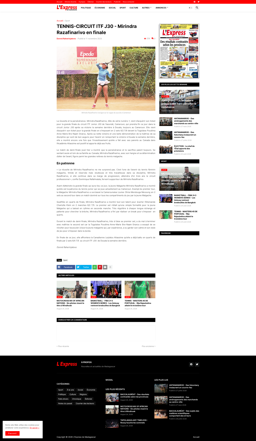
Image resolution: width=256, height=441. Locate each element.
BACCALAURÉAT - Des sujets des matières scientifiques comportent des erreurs (184, 413)
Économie (100, 8)
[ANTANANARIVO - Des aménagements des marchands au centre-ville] (165, 121)
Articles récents (70, 2)
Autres (145, 8)
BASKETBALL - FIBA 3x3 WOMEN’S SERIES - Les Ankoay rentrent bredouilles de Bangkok (105, 303)
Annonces (161, 8)
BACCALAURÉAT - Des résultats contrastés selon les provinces (134, 395)
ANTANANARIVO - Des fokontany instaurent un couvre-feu (185, 134)
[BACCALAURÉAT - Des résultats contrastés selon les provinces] (112, 397)
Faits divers (63, 399)
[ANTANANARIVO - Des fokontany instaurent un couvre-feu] (165, 135)
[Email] (105, 267)
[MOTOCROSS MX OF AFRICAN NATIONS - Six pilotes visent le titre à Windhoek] (112, 409)
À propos (82, 2)
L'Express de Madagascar (84, 437)
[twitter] (198, 2)
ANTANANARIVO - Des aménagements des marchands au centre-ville (186, 120)
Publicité (117, 2)
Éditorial (91, 2)
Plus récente (63, 346)
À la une (70, 390)
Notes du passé (65, 403)
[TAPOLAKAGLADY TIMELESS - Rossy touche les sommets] (112, 423)
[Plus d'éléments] (110, 267)
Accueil (59, 2)
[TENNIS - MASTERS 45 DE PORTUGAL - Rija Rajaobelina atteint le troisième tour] (165, 214)
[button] (190, 7)
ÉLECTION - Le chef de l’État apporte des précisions (184, 148)
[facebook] (194, 2)
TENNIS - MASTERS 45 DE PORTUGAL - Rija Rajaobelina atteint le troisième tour (138, 303)
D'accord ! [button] (12, 433)
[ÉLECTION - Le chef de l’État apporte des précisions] (165, 149)
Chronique (76, 399)
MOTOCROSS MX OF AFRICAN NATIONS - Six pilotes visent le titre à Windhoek (70, 303)
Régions (83, 394)
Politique (86, 8)
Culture (134, 8)
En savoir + (34, 428)
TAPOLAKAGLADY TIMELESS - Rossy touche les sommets (134, 421)
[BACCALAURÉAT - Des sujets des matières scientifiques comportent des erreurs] (160, 414)
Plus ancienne (148, 346)
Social (112, 8)
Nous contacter (128, 2)
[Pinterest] (100, 267)
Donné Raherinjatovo (66, 38)
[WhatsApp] (94, 267)
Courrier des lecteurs (103, 2)
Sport (123, 8)
